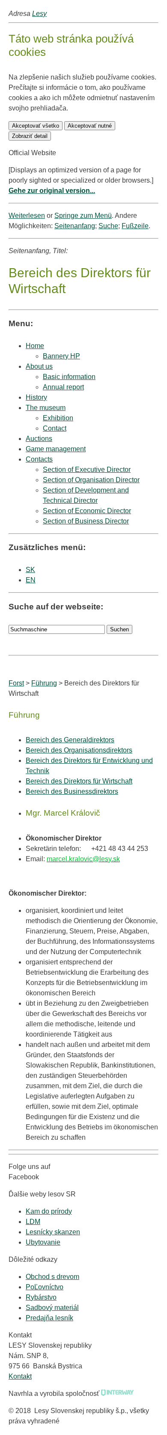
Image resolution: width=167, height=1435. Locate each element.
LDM (33, 1221)
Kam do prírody (49, 1211)
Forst (16, 683)
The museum (46, 407)
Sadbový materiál (52, 1307)
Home (35, 345)
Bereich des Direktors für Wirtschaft (79, 781)
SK (30, 569)
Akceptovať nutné (90, 125)
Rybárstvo (41, 1297)
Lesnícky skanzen (53, 1232)
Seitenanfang (74, 225)
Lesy (39, 13)
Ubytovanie (43, 1242)
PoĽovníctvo (44, 1287)
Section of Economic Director (87, 510)
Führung (44, 683)
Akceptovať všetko (35, 125)
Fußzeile (135, 225)
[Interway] (117, 1393)
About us (39, 366)
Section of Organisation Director (91, 479)
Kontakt (20, 1376)
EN (31, 580)
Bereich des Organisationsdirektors (79, 750)
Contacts (39, 459)
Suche (108, 225)
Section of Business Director (86, 521)
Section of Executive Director (87, 469)
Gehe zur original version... (52, 190)
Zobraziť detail (30, 136)
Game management (56, 449)
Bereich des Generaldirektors (70, 740)
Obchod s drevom (52, 1276)
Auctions (39, 438)
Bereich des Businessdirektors (72, 791)
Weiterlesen (27, 215)
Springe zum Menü (83, 215)
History (36, 397)
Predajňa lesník (49, 1318)
